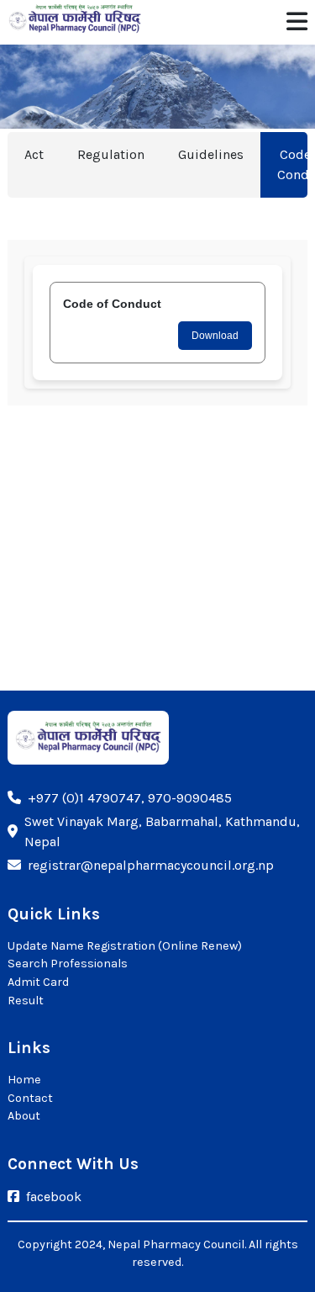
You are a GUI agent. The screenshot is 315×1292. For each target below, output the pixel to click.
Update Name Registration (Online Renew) (125, 946)
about (24, 1116)
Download (215, 336)
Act (34, 154)
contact (30, 1098)
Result (26, 1000)
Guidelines (211, 154)
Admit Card (38, 982)
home (24, 1079)
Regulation (110, 154)
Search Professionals (68, 963)
